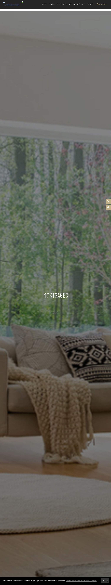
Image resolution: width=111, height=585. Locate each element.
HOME (44, 4)
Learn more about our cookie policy (81, 581)
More (91, 5)
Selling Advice (77, 5)
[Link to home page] (12, 4)
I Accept (105, 581)
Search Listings (58, 5)
